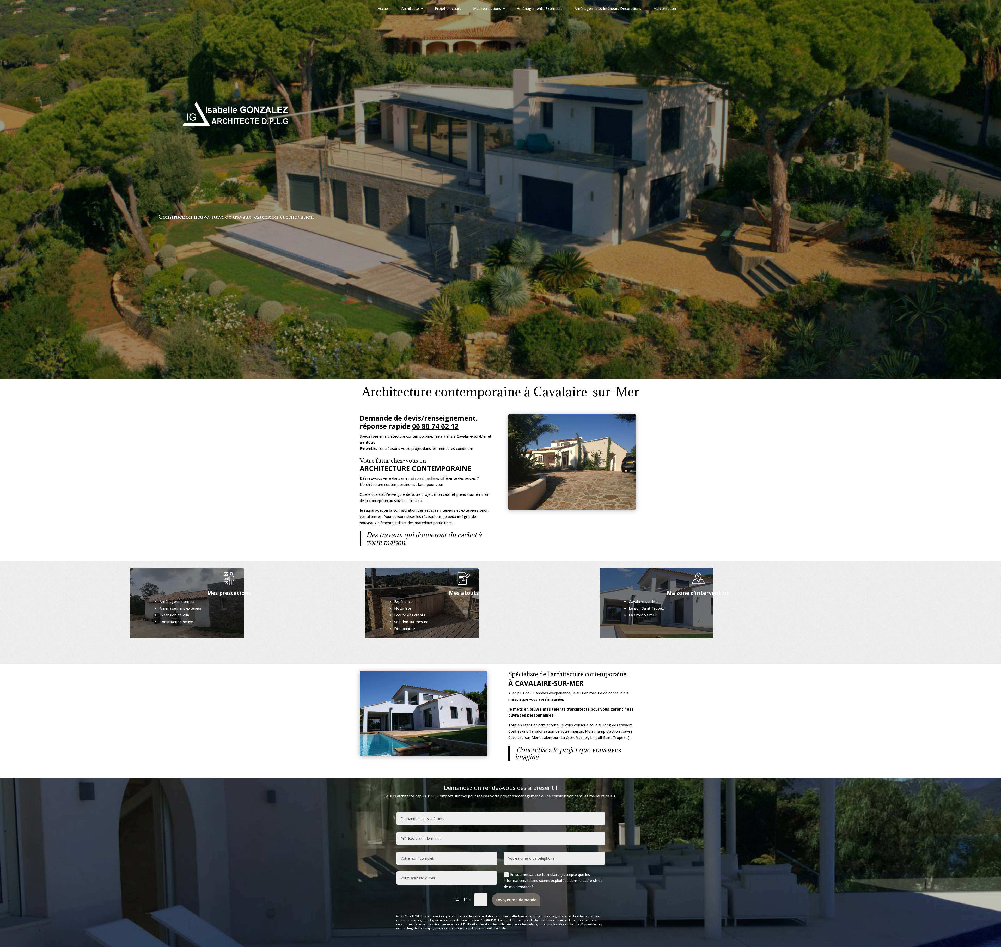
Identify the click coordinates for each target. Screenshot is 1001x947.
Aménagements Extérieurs (540, 8)
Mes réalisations (487, 8)
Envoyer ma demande (516, 899)
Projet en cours (448, 8)
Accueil (383, 8)
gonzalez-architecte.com (572, 916)
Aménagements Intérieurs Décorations (608, 8)
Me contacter (664, 8)
